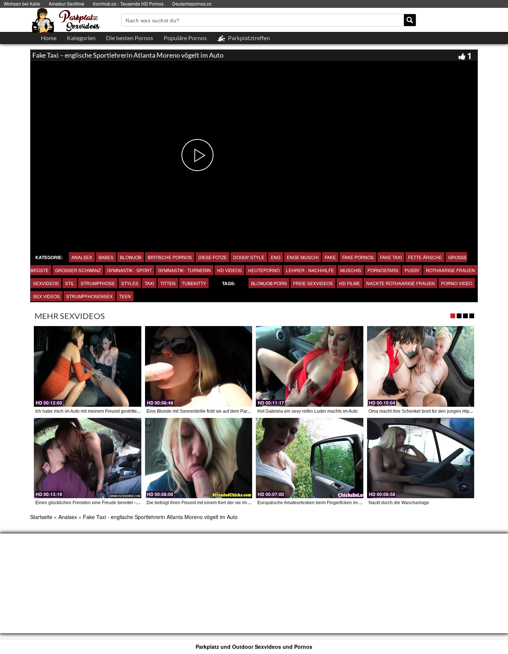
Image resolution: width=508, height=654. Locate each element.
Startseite (41, 517)
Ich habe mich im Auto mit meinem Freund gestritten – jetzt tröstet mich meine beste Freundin (128, 411)
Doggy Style (248, 257)
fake (330, 257)
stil (69, 283)
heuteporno (264, 270)
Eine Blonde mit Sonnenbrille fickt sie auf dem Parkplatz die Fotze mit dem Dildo (227, 411)
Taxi (149, 283)
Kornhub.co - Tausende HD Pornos (128, 3)
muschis (350, 270)
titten (168, 283)
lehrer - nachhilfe (310, 270)
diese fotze (212, 257)
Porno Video (456, 283)
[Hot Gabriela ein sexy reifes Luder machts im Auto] (309, 366)
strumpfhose (98, 283)
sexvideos (46, 283)
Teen (125, 296)
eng (275, 257)
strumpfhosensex (89, 296)
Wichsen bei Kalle (22, 3)
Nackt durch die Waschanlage (399, 502)
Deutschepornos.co (192, 3)
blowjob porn (269, 283)
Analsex (81, 257)
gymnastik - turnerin (184, 270)
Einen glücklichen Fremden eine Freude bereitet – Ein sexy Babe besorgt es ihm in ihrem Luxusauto (136, 502)
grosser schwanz (78, 270)
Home (49, 37)
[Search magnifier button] (410, 20)
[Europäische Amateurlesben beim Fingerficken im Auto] (309, 458)
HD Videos (229, 270)
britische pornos (170, 257)
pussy (412, 270)
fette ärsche (425, 257)
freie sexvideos (313, 283)
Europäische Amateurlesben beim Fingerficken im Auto (312, 502)
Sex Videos (46, 296)
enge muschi (302, 257)
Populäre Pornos (185, 37)
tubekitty (194, 283)
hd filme (349, 283)
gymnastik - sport (129, 270)
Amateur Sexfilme (66, 3)
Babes (106, 257)
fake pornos (358, 257)
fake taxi (391, 257)
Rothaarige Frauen (450, 270)
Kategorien (81, 37)
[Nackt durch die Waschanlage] (421, 458)
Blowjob (130, 257)
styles (129, 283)
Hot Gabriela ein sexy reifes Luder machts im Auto (307, 411)
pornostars (382, 270)
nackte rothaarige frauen (400, 283)
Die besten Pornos (129, 37)
